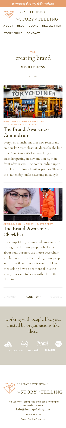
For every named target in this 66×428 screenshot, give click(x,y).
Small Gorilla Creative (33, 419)
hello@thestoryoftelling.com (33, 409)
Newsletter (51, 25)
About (8, 25)
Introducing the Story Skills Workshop (33, 3)
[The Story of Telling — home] (31, 16)
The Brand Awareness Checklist (26, 231)
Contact (33, 33)
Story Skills (13, 33)
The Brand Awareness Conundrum (26, 132)
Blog (21, 25)
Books (33, 25)
